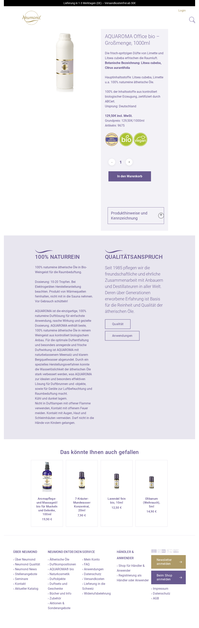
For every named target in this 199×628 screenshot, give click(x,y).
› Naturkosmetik (59, 574)
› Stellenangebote (25, 574)
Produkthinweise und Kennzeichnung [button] (129, 215)
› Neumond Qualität (26, 564)
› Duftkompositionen (62, 564)
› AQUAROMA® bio (61, 569)
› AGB (155, 598)
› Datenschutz (91, 574)
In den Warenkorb (129, 176)
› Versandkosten (93, 579)
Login (182, 10)
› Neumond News (25, 569)
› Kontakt (19, 584)
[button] (118, 324)
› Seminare (20, 579)
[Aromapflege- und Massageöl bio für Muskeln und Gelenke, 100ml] (47, 476)
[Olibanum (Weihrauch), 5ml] (151, 476)
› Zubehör (54, 598)
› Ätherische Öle (58, 559)
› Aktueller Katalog (25, 588)
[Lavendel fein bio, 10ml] (116, 476)
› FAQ (86, 564)
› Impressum (159, 588)
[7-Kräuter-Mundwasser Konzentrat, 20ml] (82, 476)
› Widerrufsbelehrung (96, 593)
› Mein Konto (91, 559)
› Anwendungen (93, 569)
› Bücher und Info (59, 593)
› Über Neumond (24, 559)
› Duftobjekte (56, 579)
